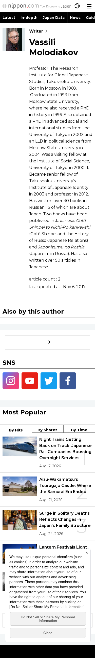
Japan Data (54, 17)
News (75, 17)
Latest (9, 17)
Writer (36, 31)
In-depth (29, 17)
